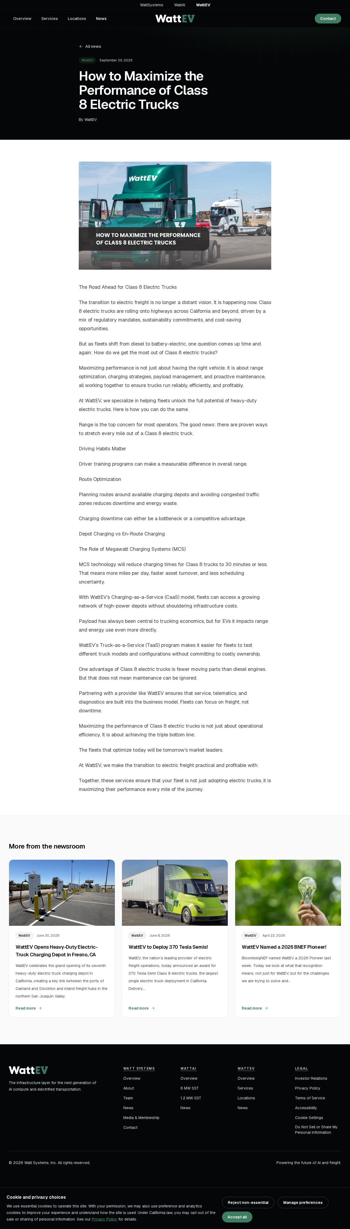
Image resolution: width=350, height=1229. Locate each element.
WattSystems (151, 4)
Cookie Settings (309, 1117)
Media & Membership (141, 1117)
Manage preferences (303, 1202)
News (101, 18)
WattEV (203, 4)
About (128, 1088)
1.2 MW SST (190, 1098)
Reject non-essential (248, 1202)
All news (93, 46)
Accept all (237, 1217)
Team (128, 1098)
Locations (77, 18)
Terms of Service (310, 1098)
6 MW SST (189, 1088)
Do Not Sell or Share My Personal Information (316, 1129)
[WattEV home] (175, 18)
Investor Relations (311, 1078)
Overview (22, 18)
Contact (328, 18)
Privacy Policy (307, 1088)
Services (49, 18)
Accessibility (306, 1107)
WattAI (179, 4)
